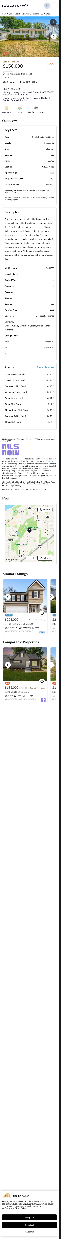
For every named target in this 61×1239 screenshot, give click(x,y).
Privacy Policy (20, 1208)
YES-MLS (49, 461)
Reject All (29, 1224)
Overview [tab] (6, 112)
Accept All (29, 1217)
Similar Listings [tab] (36, 112)
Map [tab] (20, 112)
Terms (7, 1208)
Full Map (47, 558)
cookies (12, 1201)
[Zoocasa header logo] (14, 5)
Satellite (46, 509)
